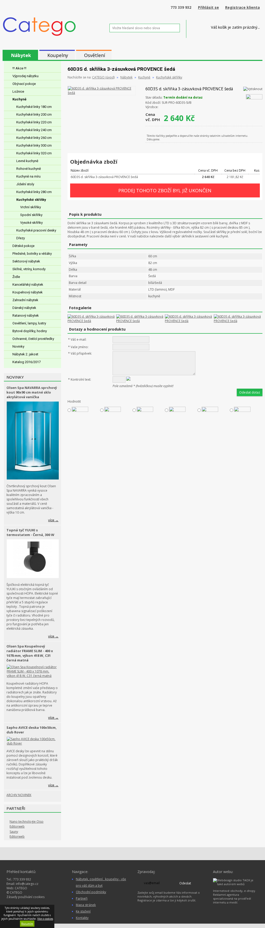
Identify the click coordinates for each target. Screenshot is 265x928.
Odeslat (185, 883)
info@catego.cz (27, 884)
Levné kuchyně (27, 161)
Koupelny (57, 55)
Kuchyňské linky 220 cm (34, 122)
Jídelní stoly (25, 184)
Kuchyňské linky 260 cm (34, 138)
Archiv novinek (18, 795)
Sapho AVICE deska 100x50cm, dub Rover (31, 729)
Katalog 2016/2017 (26, 362)
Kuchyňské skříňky (31, 200)
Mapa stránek (86, 905)
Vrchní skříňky (30, 207)
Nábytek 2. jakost (25, 354)
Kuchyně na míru (28, 176)
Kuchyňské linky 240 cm (34, 130)
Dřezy (20, 238)
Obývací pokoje (24, 84)
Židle (16, 277)
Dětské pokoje (23, 246)
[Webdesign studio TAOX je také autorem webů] (235, 884)
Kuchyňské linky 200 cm (34, 114)
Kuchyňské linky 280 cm (34, 192)
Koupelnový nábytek (27, 292)
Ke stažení (83, 911)
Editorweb (17, 826)
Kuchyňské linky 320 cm (34, 153)
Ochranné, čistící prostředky (33, 339)
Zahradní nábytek (25, 300)
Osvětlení (94, 55)
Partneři (81, 898)
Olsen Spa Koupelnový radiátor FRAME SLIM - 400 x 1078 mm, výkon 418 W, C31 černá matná (29, 653)
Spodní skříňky (31, 215)
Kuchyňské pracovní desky (36, 230)
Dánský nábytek (24, 308)
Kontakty (82, 918)
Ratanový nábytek (25, 315)
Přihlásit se (208, 7)
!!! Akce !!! (19, 68)
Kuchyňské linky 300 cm (34, 145)
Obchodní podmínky (91, 892)
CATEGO (21, 888)
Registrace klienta (242, 7)
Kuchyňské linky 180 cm (34, 107)
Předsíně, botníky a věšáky (32, 253)
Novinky (18, 346)
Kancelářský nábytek (27, 284)
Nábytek (21, 55)
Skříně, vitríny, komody (29, 269)
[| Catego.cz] (39, 35)
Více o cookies (45, 919)
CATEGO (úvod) (103, 77)
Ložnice (18, 91)
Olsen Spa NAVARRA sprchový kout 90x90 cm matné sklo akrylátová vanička (31, 392)
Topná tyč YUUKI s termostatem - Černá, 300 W (30, 532)
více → (53, 520)
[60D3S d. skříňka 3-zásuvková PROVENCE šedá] (102, 93)
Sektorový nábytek (26, 261)
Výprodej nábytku (25, 76)
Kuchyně (19, 99)
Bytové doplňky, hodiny (29, 331)
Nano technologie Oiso (26, 821)
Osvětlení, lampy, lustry (29, 323)
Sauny (14, 831)
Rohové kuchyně (28, 169)
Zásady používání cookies (25, 897)
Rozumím (27, 923)
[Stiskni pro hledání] (184, 28)
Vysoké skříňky (31, 223)
